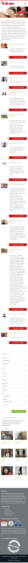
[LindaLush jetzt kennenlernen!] (4, 315)
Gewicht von (5, 383)
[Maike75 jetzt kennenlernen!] (4, 186)
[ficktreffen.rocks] (8, 3)
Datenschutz (11, 560)
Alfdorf (24, 44)
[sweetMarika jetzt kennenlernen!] (7, 435)
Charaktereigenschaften (9, 513)
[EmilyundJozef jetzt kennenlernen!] (4, 93)
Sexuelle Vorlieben (8, 515)
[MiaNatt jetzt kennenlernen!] (4, 79)
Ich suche (4, 357)
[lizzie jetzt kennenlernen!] (7, 453)
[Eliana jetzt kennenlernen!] (4, 163)
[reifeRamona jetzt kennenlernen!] (4, 250)
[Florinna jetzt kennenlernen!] (4, 144)
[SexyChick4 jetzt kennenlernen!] (21, 470)
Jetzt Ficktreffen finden (19, 411)
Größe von (4, 373)
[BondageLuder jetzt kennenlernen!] (4, 116)
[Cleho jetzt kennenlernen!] (4, 63)
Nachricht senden (17, 57)
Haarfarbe (4, 399)
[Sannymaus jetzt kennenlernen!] (4, 46)
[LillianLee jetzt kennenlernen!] (21, 435)
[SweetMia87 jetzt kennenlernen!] (7, 470)
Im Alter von (5, 363)
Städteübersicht (7, 511)
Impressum (17, 560)
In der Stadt (5, 405)
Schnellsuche (7, 509)
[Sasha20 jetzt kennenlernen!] (4, 334)
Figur (3, 393)
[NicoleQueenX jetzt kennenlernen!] (4, 222)
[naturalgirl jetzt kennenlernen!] (21, 453)
